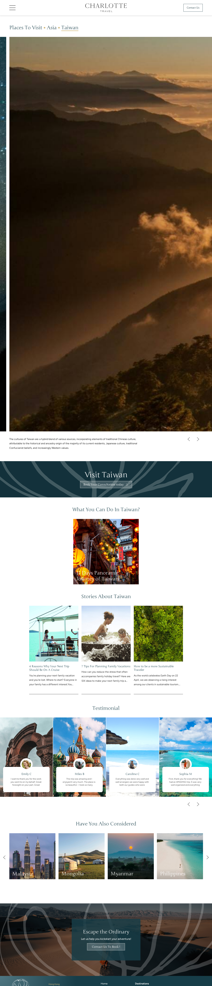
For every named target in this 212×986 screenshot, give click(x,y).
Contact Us (193, 7)
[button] (32, 7)
